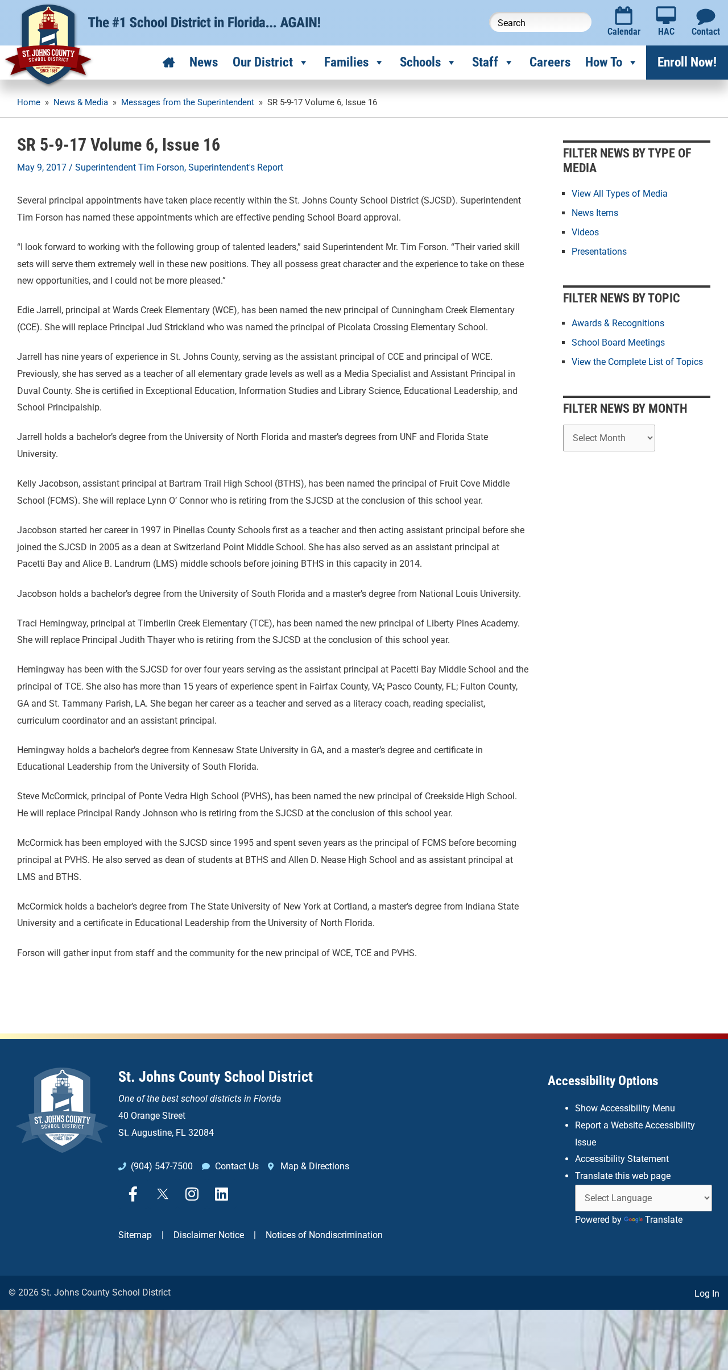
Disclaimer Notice (208, 1235)
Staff (485, 62)
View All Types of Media (620, 193)
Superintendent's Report (235, 167)
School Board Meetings (618, 342)
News (203, 62)
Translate (663, 1219)
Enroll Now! (687, 62)
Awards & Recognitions (618, 323)
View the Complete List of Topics (637, 361)
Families (346, 62)
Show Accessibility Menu (625, 1108)
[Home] (168, 62)
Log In (706, 1293)
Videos (585, 232)
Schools (420, 62)
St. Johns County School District (215, 1076)
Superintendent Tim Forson (129, 167)
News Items (595, 212)
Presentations (599, 251)
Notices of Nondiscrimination (324, 1235)
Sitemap (135, 1235)
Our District (263, 62)
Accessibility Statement (622, 1158)
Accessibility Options (603, 1081)
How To (603, 62)
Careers (550, 62)
